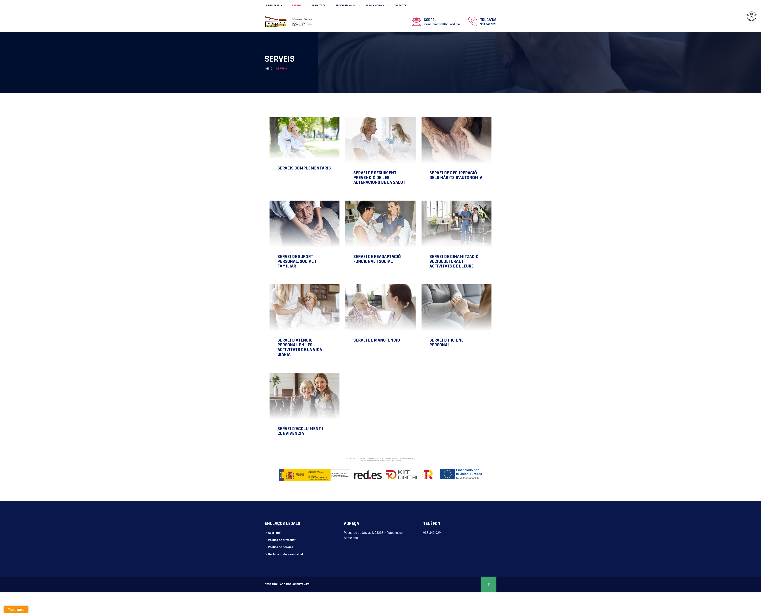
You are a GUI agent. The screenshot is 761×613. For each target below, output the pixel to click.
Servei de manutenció (376, 340)
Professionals (345, 5)
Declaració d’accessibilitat (285, 554)
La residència (273, 5)
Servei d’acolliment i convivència (300, 431)
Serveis (297, 5)
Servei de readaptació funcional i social (377, 259)
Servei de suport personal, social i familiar (296, 261)
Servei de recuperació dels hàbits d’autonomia (455, 175)
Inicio (268, 69)
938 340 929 (488, 24)
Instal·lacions (374, 5)
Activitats (319, 5)
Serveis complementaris (304, 168)
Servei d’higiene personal (446, 342)
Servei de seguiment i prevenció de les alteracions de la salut (379, 177)
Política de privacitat (281, 540)
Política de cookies (280, 547)
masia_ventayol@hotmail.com (442, 24)
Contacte (400, 5)
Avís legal (274, 533)
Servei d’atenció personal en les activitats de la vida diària (299, 347)
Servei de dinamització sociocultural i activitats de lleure (453, 261)
